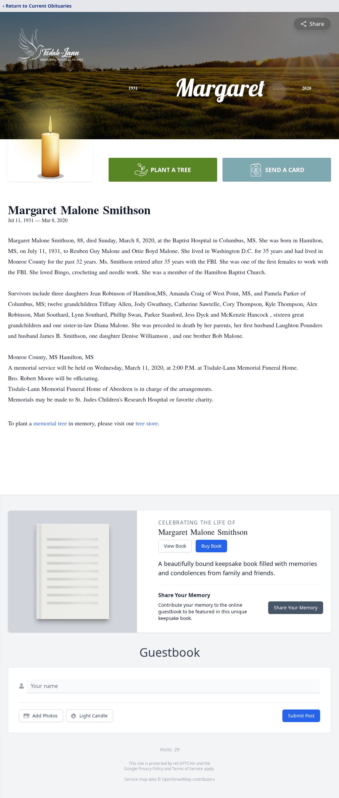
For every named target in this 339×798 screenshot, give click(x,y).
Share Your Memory (295, 607)
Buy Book (211, 546)
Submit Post (301, 715)
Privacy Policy (150, 768)
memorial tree (50, 423)
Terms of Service (187, 768)
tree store (147, 423)
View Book (175, 546)
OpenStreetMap (176, 779)
